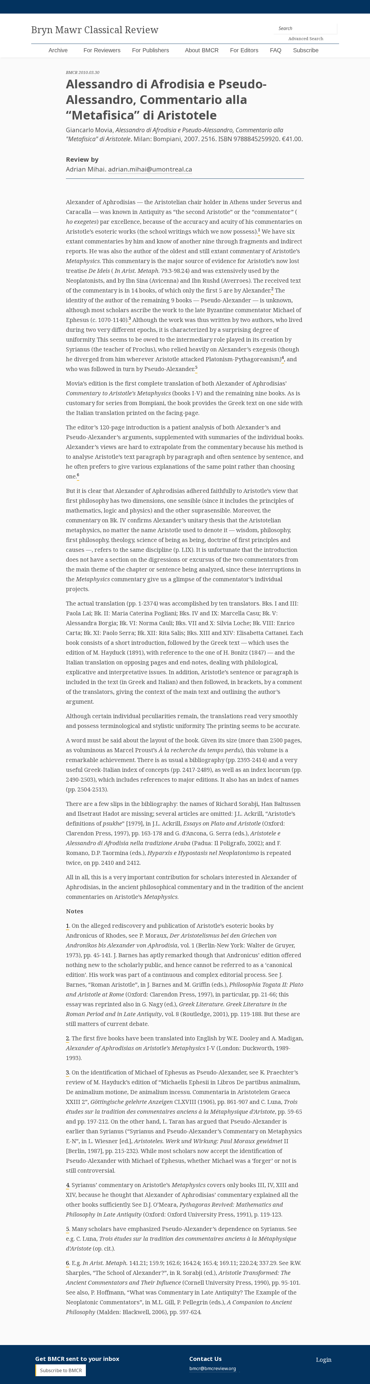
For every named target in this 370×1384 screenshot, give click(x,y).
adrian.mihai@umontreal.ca (150, 169)
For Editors (244, 50)
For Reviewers (102, 50)
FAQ (276, 50)
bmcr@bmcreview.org (212, 1368)
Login (324, 1359)
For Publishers (150, 50)
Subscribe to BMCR (61, 1370)
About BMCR (202, 50)
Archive (58, 50)
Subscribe (306, 50)
